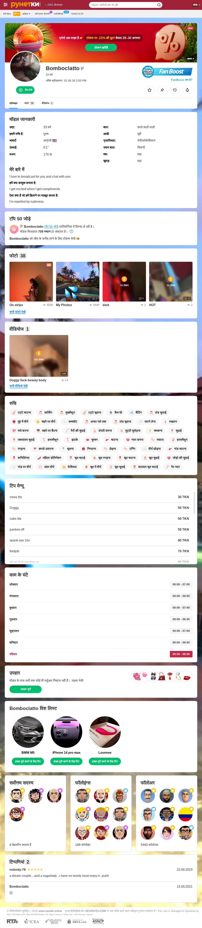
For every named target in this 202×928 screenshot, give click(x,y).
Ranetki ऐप (77, 14)
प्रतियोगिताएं (58, 14)
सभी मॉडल (7, 14)
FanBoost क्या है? (182, 79)
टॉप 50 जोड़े (51, 226)
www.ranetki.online (50, 910)
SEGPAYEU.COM (95, 910)
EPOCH (75, 910)
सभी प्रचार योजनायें (42, 14)
